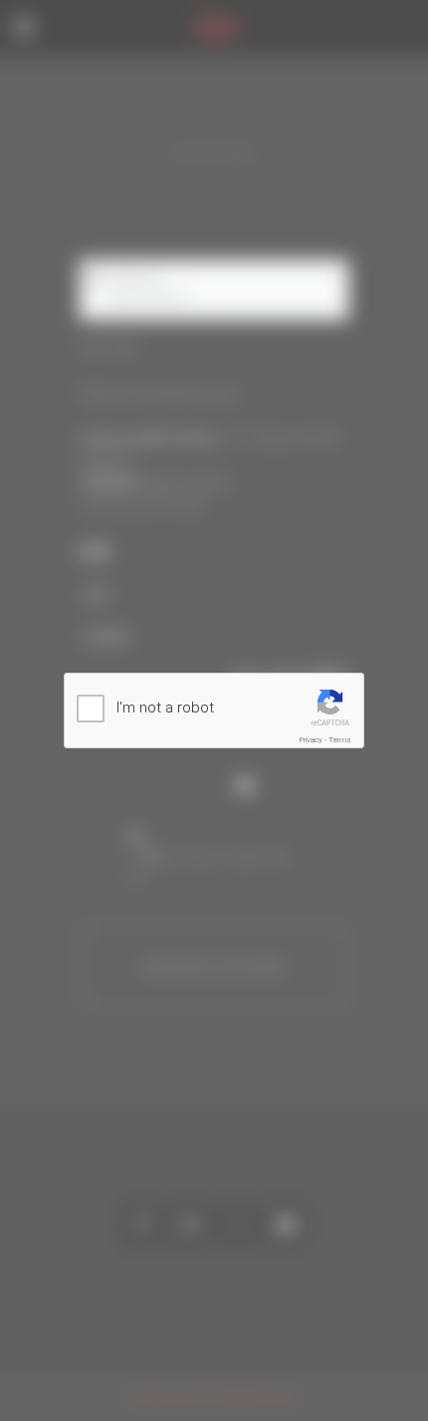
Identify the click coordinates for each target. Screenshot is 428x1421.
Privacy (311, 739)
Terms (339, 739)
